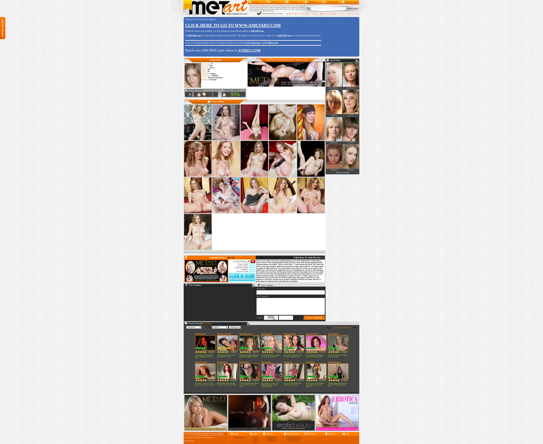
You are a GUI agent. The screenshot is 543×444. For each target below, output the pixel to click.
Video (255, 434)
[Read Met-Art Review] (242, 281)
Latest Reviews (271, 439)
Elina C (350, 170)
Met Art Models (313, 2)
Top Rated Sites (272, 441)
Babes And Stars (293, 434)
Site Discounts (188, 441)
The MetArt (215, 8)
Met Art (231, 257)
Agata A (351, 143)
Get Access (350, 2)
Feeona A (334, 143)
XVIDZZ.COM (249, 50)
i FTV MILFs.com (270, 43)
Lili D (351, 115)
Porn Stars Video (292, 441)
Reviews (270, 434)
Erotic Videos (255, 438)
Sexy (347, 434)
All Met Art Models (342, 173)
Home (257, 2)
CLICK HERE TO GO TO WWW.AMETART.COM (233, 25)
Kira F (334, 115)
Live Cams (312, 434)
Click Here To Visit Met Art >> (308, 257)
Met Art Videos (255, 441)
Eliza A (334, 170)
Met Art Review (294, 2)
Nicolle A (350, 88)
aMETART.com (257, 31)
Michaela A (334, 88)
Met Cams (331, 2)
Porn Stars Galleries (293, 439)
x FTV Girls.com (252, 43)
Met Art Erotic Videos (276, 2)
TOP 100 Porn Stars (293, 437)
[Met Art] (206, 270)
